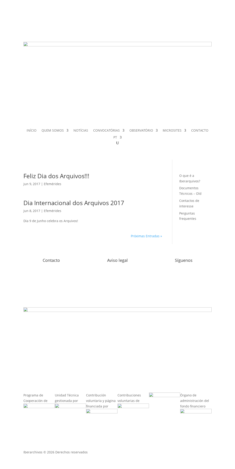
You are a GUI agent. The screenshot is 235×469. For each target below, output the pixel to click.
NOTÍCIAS (80, 131)
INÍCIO (31, 131)
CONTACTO (199, 131)
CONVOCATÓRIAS (106, 131)
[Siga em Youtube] (168, 27)
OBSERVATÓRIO (141, 131)
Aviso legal (117, 260)
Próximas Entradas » (146, 236)
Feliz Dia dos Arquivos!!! (56, 176)
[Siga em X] (159, 27)
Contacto (51, 260)
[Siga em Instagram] (168, 17)
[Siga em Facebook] (159, 17)
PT (115, 137)
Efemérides (52, 184)
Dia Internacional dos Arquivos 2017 (73, 203)
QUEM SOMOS (53, 131)
